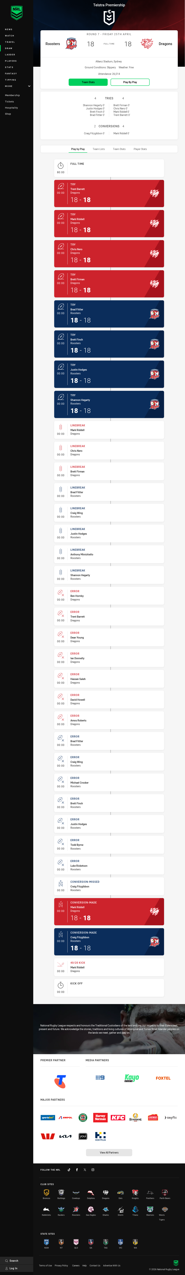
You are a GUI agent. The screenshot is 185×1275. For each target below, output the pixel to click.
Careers (75, 1265)
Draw (9, 48)
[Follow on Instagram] (92, 1169)
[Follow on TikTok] (69, 1169)
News (9, 29)
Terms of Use (45, 1265)
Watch (9, 35)
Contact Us (95, 1265)
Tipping (10, 79)
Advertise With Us (111, 1265)
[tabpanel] (109, 579)
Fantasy (11, 73)
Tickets (9, 101)
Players (11, 60)
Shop (8, 113)
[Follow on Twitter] (84, 1169)
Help (84, 1265)
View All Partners (109, 1152)
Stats (9, 67)
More (9, 86)
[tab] (78, 149)
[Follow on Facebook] (77, 1169)
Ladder (10, 54)
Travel (10, 42)
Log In (14, 1268)
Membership (12, 95)
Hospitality (11, 107)
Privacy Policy (61, 1265)
